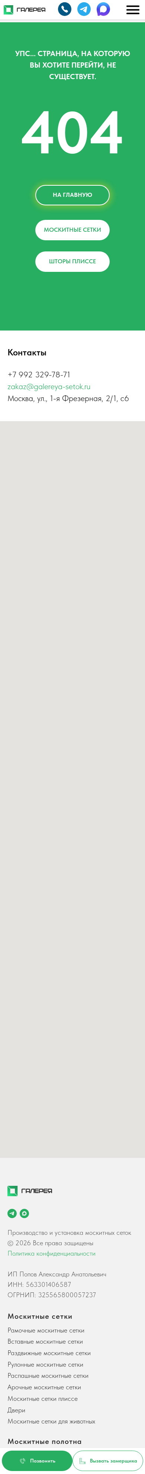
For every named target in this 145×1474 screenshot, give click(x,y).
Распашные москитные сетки (47, 1375)
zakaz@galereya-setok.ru (48, 386)
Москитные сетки (39, 1316)
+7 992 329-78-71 (38, 374)
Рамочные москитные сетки (45, 1330)
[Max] (24, 1213)
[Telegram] (12, 1213)
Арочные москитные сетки (44, 1387)
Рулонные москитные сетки (45, 1364)
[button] (107, 1461)
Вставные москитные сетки (45, 1341)
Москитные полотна (44, 1441)
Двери (16, 1410)
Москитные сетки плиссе (42, 1398)
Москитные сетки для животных (51, 1421)
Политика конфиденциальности (51, 1253)
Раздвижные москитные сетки (49, 1353)
